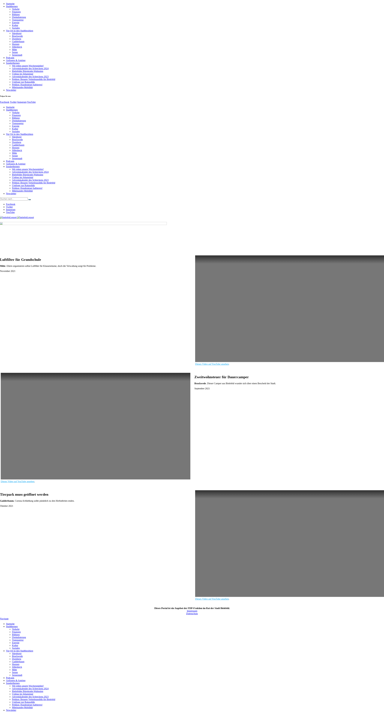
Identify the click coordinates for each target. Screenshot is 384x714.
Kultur (15, 25)
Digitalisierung (19, 17)
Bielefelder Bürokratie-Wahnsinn (27, 71)
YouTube (31, 102)
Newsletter (11, 90)
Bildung (16, 14)
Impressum (192, 611)
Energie (15, 22)
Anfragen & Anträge (16, 60)
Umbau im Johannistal (22, 74)
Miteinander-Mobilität (22, 87)
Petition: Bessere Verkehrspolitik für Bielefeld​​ (33, 79)
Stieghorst (16, 33)
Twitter (13, 102)
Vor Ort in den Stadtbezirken (19, 30)
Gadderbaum (18, 41)
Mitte (14, 49)
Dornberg (16, 38)
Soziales (16, 28)
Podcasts (10, 57)
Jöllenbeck (17, 47)
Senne (15, 52)
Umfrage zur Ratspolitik (23, 82)
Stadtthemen (12, 6)
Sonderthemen (13, 63)
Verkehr (16, 9)
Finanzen (16, 11)
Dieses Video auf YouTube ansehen (212, 364)
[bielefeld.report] (17, 217)
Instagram (22, 102)
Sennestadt (17, 55)
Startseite (10, 3)
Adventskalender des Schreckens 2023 (30, 76)
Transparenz (18, 20)
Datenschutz (192, 613)
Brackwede (17, 36)
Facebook (4, 102)
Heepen (15, 44)
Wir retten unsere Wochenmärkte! (28, 65)
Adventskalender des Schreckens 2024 (30, 68)
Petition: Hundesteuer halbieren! (27, 84)
